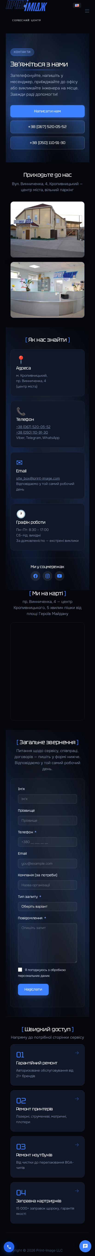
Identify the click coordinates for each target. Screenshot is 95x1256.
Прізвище (26, 810)
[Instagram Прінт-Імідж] (47, 576)
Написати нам (47, 111)
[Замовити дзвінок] (9, 1247)
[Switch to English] (77, 5)
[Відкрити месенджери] (85, 1246)
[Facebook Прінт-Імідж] (35, 576)
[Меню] (87, 11)
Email (22, 853)
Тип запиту (28, 896)
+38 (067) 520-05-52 (47, 126)
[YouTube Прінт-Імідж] (59, 576)
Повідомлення (30, 918)
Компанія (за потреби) (37, 875)
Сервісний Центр (26, 20)
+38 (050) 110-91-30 (47, 142)
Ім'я (21, 789)
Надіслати (33, 989)
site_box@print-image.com (38, 478)
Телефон (25, 832)
